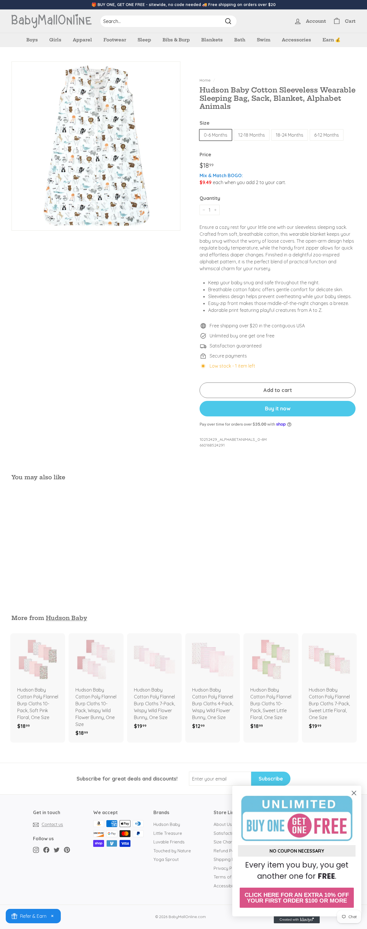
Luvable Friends (169, 842)
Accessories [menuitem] (296, 40)
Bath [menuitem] (239, 40)
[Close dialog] (354, 793)
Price (205, 154)
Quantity (210, 198)
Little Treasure (167, 833)
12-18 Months (251, 135)
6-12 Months (326, 135)
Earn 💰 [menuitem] (332, 40)
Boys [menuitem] (32, 40)
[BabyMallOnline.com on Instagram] (36, 849)
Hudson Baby (66, 618)
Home (205, 80)
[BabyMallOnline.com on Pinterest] (67, 849)
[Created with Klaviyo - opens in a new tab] (297, 919)
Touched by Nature (172, 850)
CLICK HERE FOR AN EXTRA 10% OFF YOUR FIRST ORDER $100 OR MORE (297, 898)
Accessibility (226, 886)
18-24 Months (289, 135)
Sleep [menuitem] (144, 40)
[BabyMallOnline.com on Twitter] (57, 849)
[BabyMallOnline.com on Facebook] (46, 849)
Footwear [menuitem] (115, 40)
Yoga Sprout (166, 859)
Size (205, 123)
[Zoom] (96, 146)
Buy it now (277, 408)
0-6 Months (215, 135)
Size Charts (225, 842)
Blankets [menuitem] (212, 40)
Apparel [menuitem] (82, 40)
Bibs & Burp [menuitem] (176, 40)
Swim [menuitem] (263, 40)
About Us (223, 824)
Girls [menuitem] (55, 40)
